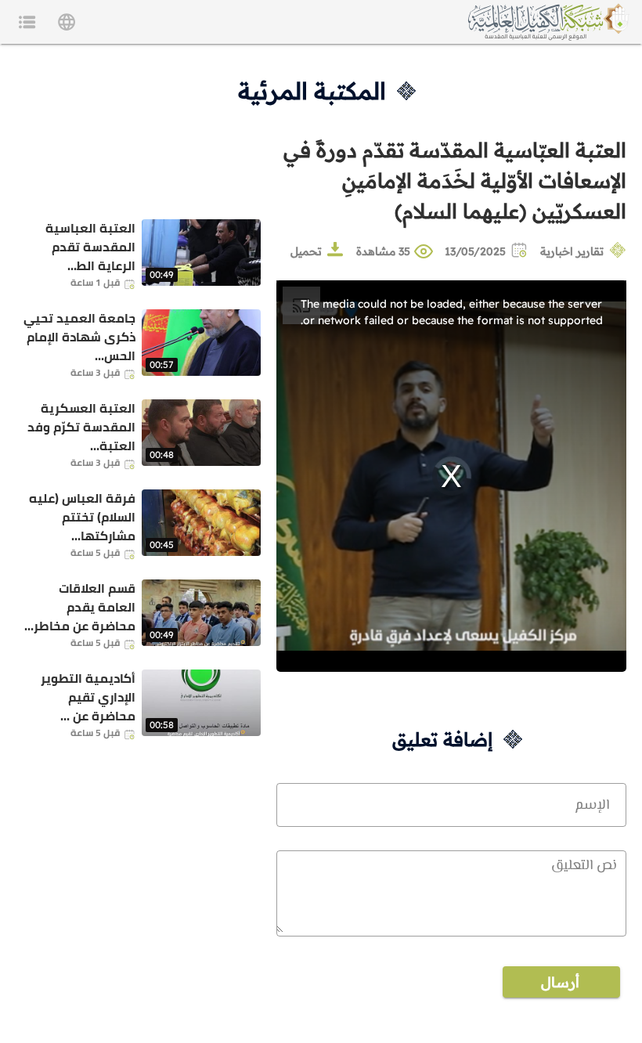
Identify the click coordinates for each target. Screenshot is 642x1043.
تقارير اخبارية (572, 251)
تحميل (306, 251)
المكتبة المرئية (312, 90)
